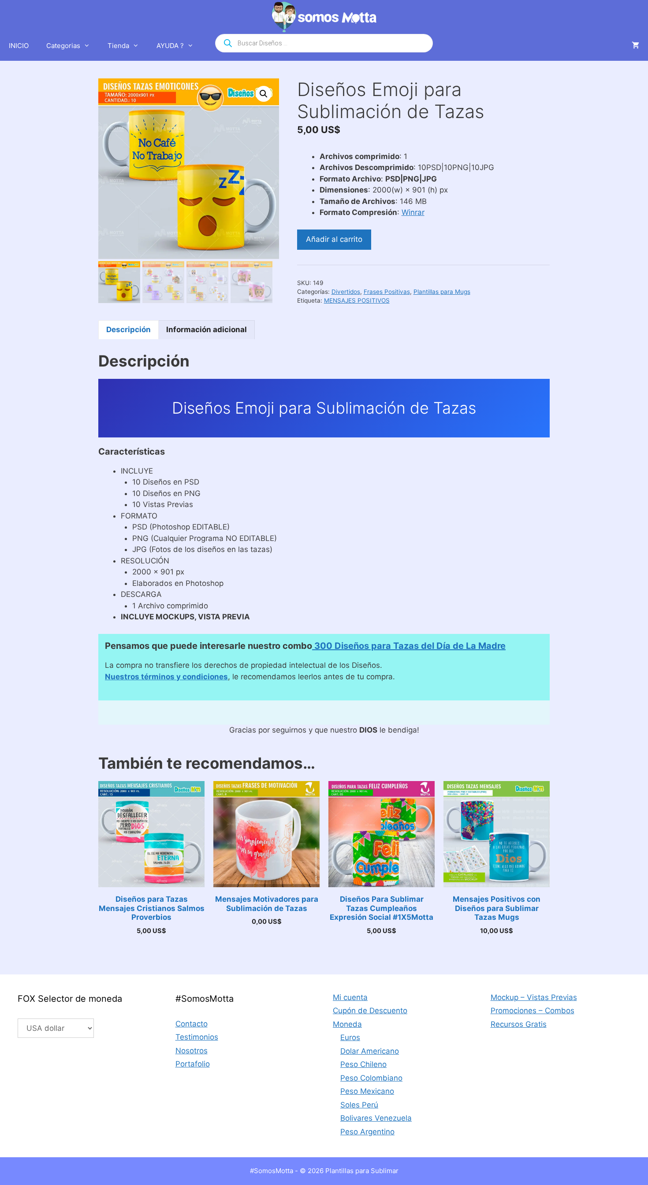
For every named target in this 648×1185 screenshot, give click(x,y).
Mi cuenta (350, 997)
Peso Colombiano (371, 1078)
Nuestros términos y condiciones (166, 676)
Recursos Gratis (519, 1024)
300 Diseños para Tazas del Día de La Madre (409, 646)
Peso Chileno (363, 1064)
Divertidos (345, 291)
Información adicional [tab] (206, 329)
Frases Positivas (387, 291)
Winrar (413, 212)
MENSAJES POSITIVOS (357, 300)
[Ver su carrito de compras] (635, 46)
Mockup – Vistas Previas (534, 997)
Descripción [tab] (128, 329)
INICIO (19, 45)
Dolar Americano (369, 1051)
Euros (350, 1037)
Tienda (118, 45)
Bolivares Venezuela (376, 1118)
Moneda (347, 1024)
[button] (264, 94)
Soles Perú (359, 1104)
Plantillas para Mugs (441, 291)
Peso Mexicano (367, 1091)
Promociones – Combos (532, 1010)
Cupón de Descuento (370, 1010)
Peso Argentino (367, 1131)
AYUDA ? (170, 45)
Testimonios (196, 1037)
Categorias (63, 45)
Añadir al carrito (334, 239)
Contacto (191, 1023)
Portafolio (192, 1063)
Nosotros (191, 1050)
